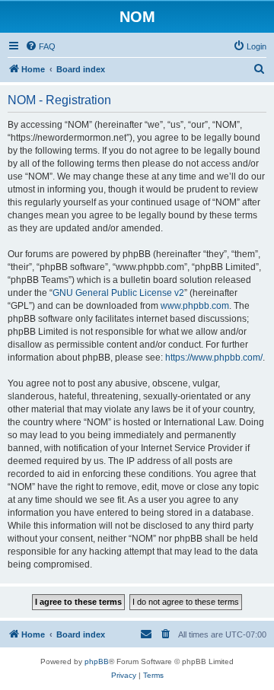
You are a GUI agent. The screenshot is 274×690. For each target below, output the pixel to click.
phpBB (96, 661)
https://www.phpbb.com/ (214, 357)
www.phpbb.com (195, 305)
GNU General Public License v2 (118, 293)
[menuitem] (40, 46)
